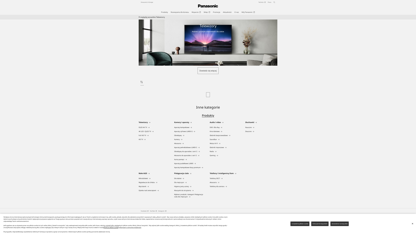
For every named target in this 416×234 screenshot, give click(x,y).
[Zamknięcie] (412, 223)
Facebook (144, 211)
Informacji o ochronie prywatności (130, 227)
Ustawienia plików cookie (300, 224)
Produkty (208, 115)
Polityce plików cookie (111, 227)
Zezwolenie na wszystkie (340, 224)
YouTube (152, 211)
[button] (208, 70)
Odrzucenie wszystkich (319, 224)
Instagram (161, 211)
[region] (208, 224)
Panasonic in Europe (147, 2)
